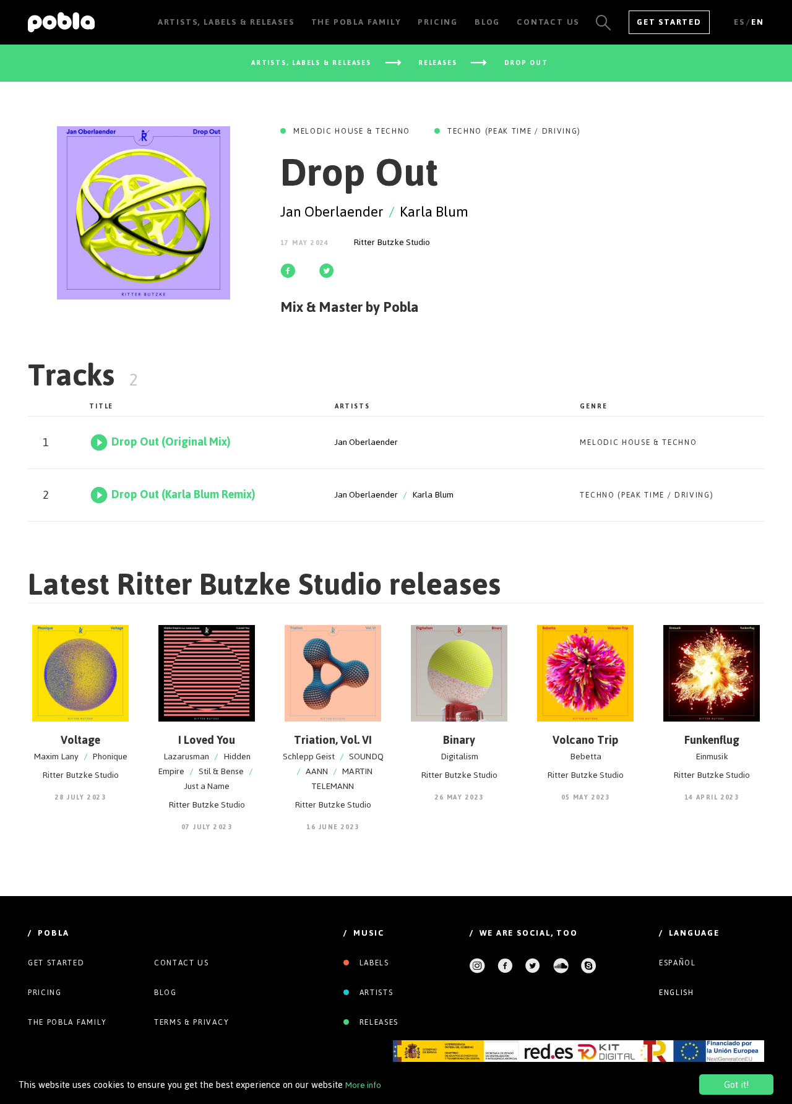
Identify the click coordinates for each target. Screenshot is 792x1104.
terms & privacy (191, 1022)
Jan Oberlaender (332, 211)
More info (363, 1085)
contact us (181, 962)
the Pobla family (67, 1022)
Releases (377, 1022)
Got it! (736, 1084)
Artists (374, 992)
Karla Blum (434, 211)
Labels (372, 962)
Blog (165, 992)
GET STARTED (669, 22)
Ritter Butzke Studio (391, 242)
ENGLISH (676, 992)
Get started (56, 962)
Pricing (45, 992)
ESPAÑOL (677, 962)
